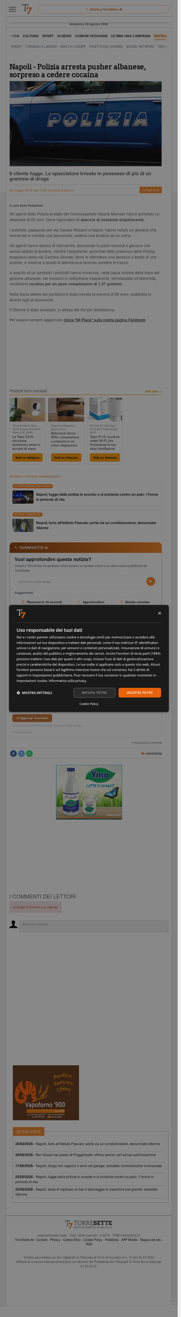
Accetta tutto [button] (140, 692)
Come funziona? (22, 732)
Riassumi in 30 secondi (44, 602)
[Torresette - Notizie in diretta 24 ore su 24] (89, 1224)
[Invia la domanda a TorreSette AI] (150, 581)
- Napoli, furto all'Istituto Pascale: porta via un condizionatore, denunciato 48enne (87, 1143)
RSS (89, 1244)
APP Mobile (129, 1239)
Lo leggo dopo (150, 190)
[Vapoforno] (46, 1092)
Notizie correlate (137, 602)
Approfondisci (93, 602)
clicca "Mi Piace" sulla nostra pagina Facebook (104, 319)
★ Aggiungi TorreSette (32, 718)
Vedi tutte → (153, 391)
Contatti (41, 1239)
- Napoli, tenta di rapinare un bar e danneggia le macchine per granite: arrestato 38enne (86, 1192)
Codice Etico (72, 1239)
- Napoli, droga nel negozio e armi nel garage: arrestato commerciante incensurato (88, 1165)
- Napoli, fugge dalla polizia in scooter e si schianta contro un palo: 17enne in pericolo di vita (84, 1179)
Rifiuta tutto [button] (94, 692)
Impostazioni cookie (32, 680)
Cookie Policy (92, 1239)
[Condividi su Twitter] (21, 753)
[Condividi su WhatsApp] (29, 753)
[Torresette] (27, 9)
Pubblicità (112, 1239)
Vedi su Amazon (27, 457)
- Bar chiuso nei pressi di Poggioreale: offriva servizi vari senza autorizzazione (85, 1154)
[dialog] (89, 658)
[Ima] (89, 792)
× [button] (159, 613)
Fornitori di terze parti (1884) (138, 653)
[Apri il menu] (12, 9)
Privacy (55, 1239)
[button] (34, 692)
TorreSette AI (24, 1239)
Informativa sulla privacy (67, 680)
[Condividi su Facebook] (13, 753)
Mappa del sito (150, 1239)
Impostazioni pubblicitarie (52, 675)
